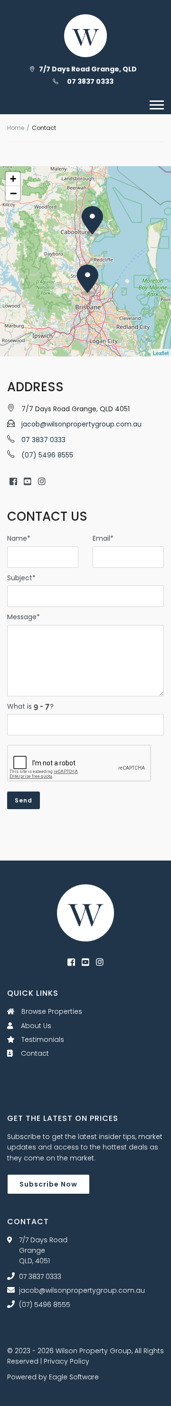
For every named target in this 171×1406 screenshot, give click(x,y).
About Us (35, 1025)
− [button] (13, 193)
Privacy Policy (66, 1361)
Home (15, 128)
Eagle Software (74, 1377)
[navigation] (157, 105)
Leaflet (161, 352)
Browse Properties (50, 1011)
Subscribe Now (48, 1184)
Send (23, 800)
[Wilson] (85, 912)
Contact (34, 1053)
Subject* (21, 578)
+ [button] (13, 179)
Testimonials (41, 1039)
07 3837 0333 (90, 81)
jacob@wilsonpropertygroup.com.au (81, 424)
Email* (103, 538)
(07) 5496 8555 (47, 455)
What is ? (30, 706)
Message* (23, 617)
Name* (18, 538)
